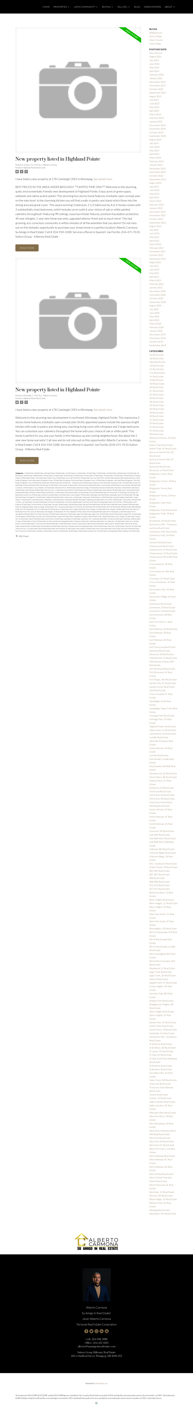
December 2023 (157, 168)
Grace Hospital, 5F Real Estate (80, 495)
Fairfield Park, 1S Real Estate (55, 492)
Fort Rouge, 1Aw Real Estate (163, 679)
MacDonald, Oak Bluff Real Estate (75, 500)
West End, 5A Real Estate (116, 526)
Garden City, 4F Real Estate (32, 495)
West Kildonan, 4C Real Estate (65, 528)
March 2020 (155, 323)
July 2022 (154, 229)
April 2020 (154, 320)
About (168, 6)
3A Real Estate (28, 475)
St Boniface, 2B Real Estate (131, 519)
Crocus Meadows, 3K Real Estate (43, 488)
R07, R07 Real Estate (113, 507)
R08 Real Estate (126, 507)
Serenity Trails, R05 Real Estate (46, 516)
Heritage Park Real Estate (161, 715)
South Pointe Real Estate (37, 519)
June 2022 (154, 233)
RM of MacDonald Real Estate (96, 512)
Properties (60, 6)
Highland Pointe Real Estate (34, 168)
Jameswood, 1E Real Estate (91, 497)
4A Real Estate (68, 475)
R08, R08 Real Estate (159, 881)
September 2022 (157, 222)
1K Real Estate (91, 473)
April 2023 (154, 197)
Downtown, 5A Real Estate (122, 488)
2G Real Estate (156, 394)
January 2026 (155, 78)
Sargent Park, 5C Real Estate (132, 514)
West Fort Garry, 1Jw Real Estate (26, 528)
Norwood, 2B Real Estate (60, 504)
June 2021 (154, 269)
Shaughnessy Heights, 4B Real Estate (85, 516)
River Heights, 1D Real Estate (115, 509)
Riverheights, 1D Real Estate (54, 512)
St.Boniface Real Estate (97, 521)
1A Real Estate (29, 473)
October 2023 (156, 175)
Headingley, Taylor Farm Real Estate (121, 495)
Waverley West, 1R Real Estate (30, 526)
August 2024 (155, 139)
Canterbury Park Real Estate (102, 483)
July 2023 (154, 186)
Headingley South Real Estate (99, 495)
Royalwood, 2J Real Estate (67, 514)
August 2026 (155, 56)
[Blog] (107, 1331)
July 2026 (154, 60)
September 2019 (157, 345)
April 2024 (154, 154)
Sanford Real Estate (116, 514)
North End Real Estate (40, 502)
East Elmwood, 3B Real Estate (34, 490)
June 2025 (154, 103)
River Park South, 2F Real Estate (33, 512)
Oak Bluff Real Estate (75, 504)
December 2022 (157, 211)
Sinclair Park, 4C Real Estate (162, 1022)
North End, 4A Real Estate (56, 502)
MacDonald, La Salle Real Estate (54, 500)
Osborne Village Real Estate (24, 507)
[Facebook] (86, 1331)
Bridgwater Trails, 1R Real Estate (31, 483)
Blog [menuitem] (137, 6)
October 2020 (156, 298)
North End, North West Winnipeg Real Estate (97, 502)
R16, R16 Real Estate (27, 509)
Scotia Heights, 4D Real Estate (25, 516)
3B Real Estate (38, 475)
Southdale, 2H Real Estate (72, 519)
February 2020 (156, 327)
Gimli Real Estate (64, 495)
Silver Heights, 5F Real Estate (125, 516)
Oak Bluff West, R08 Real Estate (111, 504)
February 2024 (156, 161)
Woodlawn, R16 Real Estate (130, 531)
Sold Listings (155, 43)
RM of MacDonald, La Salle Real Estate (119, 512)
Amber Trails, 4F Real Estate (56, 478)
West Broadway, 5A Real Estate (50, 526)
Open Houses (156, 39)
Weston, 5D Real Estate (60, 531)
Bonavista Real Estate (121, 478)
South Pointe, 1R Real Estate (54, 519)
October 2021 (156, 255)
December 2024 (157, 125)
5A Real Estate (78, 475)
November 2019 (157, 338)
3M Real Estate (58, 475)
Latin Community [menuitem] (84, 6)
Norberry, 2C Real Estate (24, 502)
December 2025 (157, 82)
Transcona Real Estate (27, 524)
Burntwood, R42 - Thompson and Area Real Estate (76, 483)
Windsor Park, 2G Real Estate (97, 531)
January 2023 (155, 208)
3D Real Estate (48, 475)
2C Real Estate (131, 473)
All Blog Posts (155, 32)
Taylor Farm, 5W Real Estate (163, 1080)
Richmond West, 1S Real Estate (59, 509)
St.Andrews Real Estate (81, 521)
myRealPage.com (101, 1383)
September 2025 (157, 92)
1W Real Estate (111, 473)
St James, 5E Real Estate (23, 521)
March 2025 (155, 114)
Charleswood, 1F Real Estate (49, 485)
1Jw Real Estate (81, 473)
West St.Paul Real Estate (104, 528)
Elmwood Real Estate (22, 492)
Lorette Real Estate (37, 500)
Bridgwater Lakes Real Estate (115, 480)
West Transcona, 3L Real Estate (25, 531)
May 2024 (154, 150)
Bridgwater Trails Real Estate (163, 510)
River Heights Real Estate (77, 509)
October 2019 (156, 341)
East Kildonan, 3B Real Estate (93, 490)
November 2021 (157, 251)
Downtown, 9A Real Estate (162, 611)
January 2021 (155, 287)
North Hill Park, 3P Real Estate (122, 502)
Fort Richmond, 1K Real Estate (117, 492)
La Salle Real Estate (106, 497)
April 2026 (154, 71)
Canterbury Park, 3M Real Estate (122, 483)
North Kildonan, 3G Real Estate (41, 504)
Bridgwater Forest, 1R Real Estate (94, 480)
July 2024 (154, 143)
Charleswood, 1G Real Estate (68, 485)
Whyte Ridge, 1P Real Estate (78, 531)
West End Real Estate (100, 526)
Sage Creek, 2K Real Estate (100, 514)
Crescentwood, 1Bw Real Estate (131, 485)
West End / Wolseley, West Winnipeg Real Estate (77, 526)
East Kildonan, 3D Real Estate (112, 490)
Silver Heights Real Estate (106, 516)
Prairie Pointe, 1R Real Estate (82, 507)
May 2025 (154, 107)
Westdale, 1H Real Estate (44, 531)
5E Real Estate (98, 475)
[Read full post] (78, 91)
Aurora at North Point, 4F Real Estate (102, 478)
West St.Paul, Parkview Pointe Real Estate (125, 528)
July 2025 (154, 99)
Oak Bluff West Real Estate (91, 504)
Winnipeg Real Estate (115, 531)
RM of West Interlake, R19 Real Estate (46, 514)
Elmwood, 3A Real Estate (37, 492)
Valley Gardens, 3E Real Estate (114, 524)
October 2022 (156, 219)
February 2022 (156, 247)
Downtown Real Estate (106, 488)
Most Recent (155, 53)
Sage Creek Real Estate (84, 514)
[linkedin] (102, 1331)
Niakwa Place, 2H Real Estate (132, 500)
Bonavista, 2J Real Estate (161, 470)
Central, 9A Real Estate (160, 542)
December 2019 (157, 334)
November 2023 (157, 172)
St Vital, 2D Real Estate (38, 521)
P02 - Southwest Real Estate (64, 507)
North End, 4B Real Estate (73, 502)
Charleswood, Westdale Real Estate (89, 485)
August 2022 (155, 226)
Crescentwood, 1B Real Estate (110, 485)
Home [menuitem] (46, 6)
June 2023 (154, 190)
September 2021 (157, 258)
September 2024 (157, 136)
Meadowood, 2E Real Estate (95, 500)
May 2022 (154, 237)
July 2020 (154, 309)
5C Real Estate (88, 475)
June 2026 (154, 63)
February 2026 (156, 74)
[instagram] (96, 1331)
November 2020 (157, 294)
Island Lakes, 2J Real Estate (73, 497)
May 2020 (154, 316)
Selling (122, 6)
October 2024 (156, 132)
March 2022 (155, 244)
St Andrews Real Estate (115, 519)
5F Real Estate (108, 475)
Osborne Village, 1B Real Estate (44, 507)
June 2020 (154, 312)
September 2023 (157, 179)
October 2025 (156, 89)
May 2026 (154, 67)
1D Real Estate (60, 473)
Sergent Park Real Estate (65, 516)
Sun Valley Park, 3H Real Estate (115, 521)
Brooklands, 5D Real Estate (50, 483)
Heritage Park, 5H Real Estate (36, 497)
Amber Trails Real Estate (39, 478)
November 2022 (157, 215)
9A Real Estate (128, 475)
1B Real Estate (39, 473)
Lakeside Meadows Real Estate (123, 497)
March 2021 (155, 280)
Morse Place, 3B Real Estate (113, 500)
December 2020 (157, 291)
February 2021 (156, 284)
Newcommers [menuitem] (152, 6)
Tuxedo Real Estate (65, 524)
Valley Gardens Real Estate (95, 524)
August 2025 (155, 96)
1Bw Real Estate (49, 473)
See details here (103, 179)
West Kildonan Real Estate (46, 528)
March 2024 (155, 157)
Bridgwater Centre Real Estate (30, 480)
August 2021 (155, 262)
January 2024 (155, 164)
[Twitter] (91, 1331)
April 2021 (154, 276)
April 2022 (154, 240)
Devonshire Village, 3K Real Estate (87, 488)
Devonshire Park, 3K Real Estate (65, 488)
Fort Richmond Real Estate (98, 492)
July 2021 (154, 266)
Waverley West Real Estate (162, 1112)
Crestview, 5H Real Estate (24, 488)
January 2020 (155, 330)
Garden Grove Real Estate (49, 495)
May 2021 (154, 273)
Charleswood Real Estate (31, 485)
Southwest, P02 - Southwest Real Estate (94, 519)
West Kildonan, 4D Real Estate (85, 528)
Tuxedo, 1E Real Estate (79, 524)
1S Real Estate (101, 473)
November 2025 (157, 85)
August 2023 (155, 182)
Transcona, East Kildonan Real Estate (46, 524)
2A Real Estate (121, 473)
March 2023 (155, 201)
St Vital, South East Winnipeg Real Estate (60, 521)
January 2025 (155, 121)
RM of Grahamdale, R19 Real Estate (75, 512)
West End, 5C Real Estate (133, 526)
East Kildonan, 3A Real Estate (74, 490)
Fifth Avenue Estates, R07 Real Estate (77, 492)
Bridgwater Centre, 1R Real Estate (52, 480)
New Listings (155, 36)
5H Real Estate (118, 475)
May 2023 (154, 193)
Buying (106, 6)
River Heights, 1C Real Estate (96, 509)
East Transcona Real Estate (130, 490)
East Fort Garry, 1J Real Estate (54, 490)
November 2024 (157, 128)
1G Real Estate (70, 473)
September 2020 (157, 302)
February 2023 (156, 204)
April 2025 (154, 110)
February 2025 (156, 117)
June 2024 (154, 146)
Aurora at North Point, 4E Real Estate (78, 478)
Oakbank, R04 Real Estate (130, 504)
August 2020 (155, 305)
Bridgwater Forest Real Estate (73, 480)
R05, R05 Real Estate (99, 507)
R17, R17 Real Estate (41, 509)
